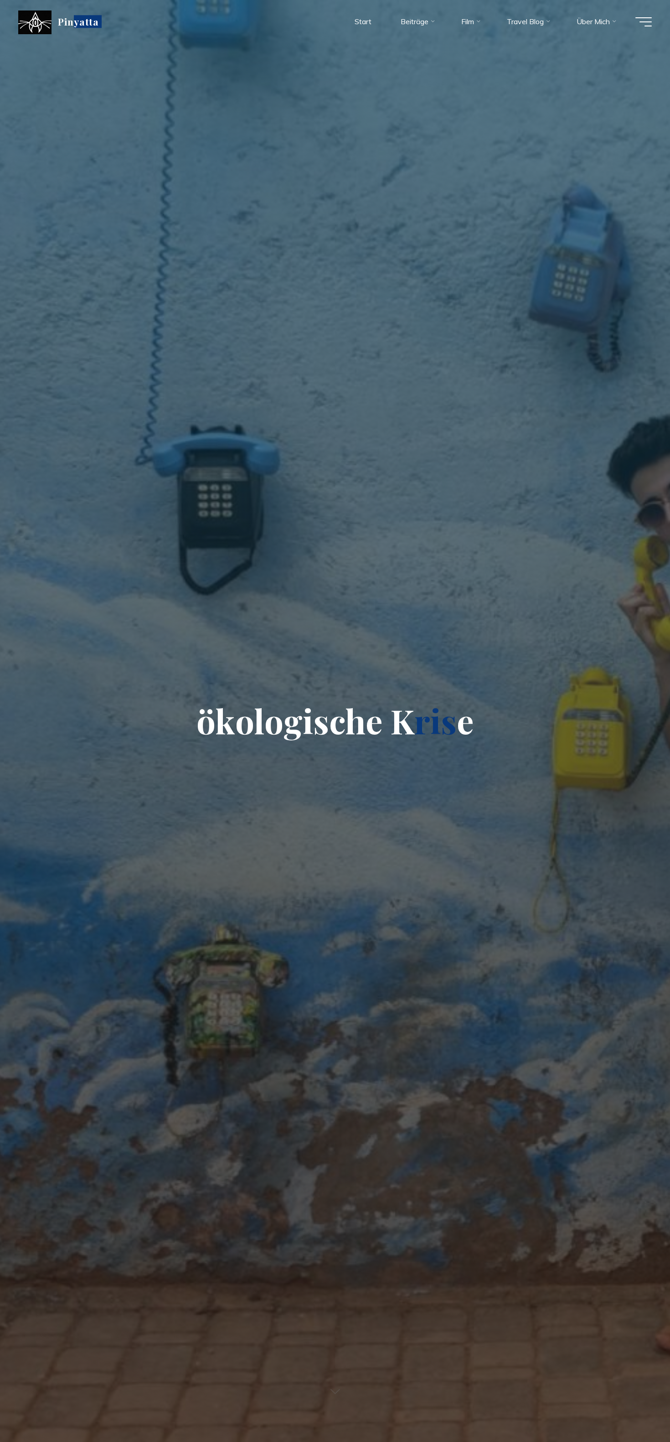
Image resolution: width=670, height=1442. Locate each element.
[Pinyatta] (35, 21)
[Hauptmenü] (643, 21)
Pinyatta (78, 21)
